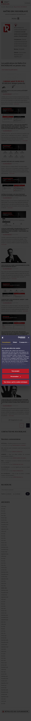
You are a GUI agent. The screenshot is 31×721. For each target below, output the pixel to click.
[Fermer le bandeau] (28, 337)
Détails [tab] (15, 342)
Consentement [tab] (6, 342)
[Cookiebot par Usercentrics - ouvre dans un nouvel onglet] (18, 338)
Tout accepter (15, 371)
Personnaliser (15, 376)
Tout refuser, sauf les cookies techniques (15, 382)
